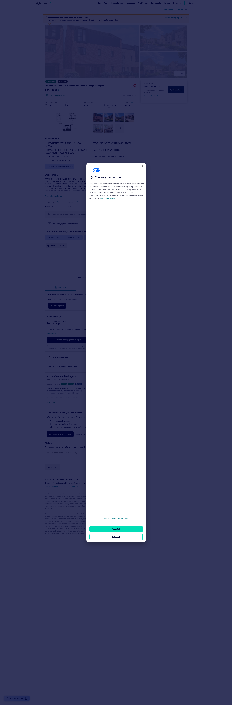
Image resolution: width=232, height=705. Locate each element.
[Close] (142, 166)
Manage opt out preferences (116, 518)
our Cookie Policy (107, 198)
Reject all (116, 537)
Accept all (116, 529)
